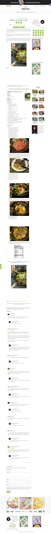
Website (7, 484)
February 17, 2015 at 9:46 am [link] (12, 431)
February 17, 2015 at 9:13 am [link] (13, 456)
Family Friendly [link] (11, 18)
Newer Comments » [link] (28, 462)
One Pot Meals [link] (16, 18)
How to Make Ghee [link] (41, 122)
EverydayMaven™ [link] (25, 8)
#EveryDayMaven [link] (13, 262)
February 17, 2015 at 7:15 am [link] (12, 447)
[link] (50, 5)
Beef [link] (11, 303)
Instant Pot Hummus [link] (41, 115)
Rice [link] (23, 304)
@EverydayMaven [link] (18, 261)
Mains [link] (14, 304)
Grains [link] (26, 303)
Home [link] (7, 18)
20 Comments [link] (26, 19)
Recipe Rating (8, 469)
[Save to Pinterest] (13, 24)
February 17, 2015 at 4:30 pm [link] (12, 403)
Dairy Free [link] (13, 303)
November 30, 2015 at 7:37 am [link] (13, 314)
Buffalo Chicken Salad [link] (35, 102)
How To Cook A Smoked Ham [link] (35, 115)
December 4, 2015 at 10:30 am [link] (14, 322)
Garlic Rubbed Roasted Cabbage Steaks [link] (34, 123)
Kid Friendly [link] (29, 303)
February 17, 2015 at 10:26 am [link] (12, 417)
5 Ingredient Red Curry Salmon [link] (41, 94)
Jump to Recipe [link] (16, 27)
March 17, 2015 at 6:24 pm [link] (12, 329)
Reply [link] (8, 319)
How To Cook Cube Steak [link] (35, 109)
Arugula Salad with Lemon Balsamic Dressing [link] (35, 95)
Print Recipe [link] (22, 27)
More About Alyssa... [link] (38, 25)
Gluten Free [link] (22, 303)
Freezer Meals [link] (18, 303)
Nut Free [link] (16, 304)
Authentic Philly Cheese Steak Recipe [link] (41, 103)
